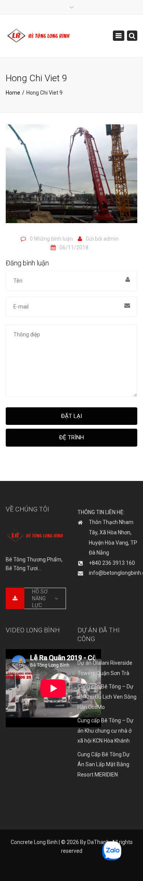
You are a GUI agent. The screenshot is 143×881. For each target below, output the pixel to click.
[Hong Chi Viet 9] (71, 177)
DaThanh (98, 842)
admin (111, 239)
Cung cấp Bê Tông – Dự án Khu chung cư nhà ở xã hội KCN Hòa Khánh (105, 730)
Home (13, 93)
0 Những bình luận (51, 239)
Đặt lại (71, 416)
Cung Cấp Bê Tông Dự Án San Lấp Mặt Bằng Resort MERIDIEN (103, 764)
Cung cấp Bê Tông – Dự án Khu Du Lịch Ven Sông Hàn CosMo (107, 696)
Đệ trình (71, 437)
